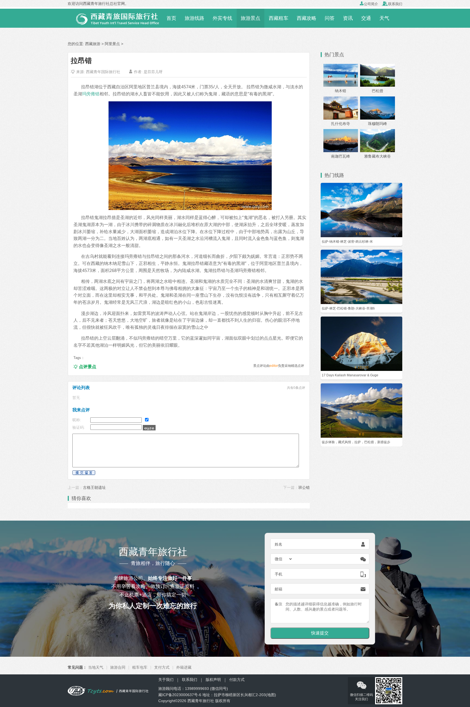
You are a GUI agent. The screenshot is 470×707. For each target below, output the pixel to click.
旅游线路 (194, 18)
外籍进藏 (183, 667)
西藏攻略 (306, 18)
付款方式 (237, 679)
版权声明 (213, 679)
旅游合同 (117, 667)
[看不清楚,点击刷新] (149, 427)
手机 (278, 574)
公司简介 (369, 4)
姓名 (278, 544)
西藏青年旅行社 (200, 701)
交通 (366, 18)
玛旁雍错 (91, 94)
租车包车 (139, 667)
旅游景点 (250, 18)
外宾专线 (222, 18)
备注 (278, 604)
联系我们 (392, 4)
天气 (384, 18)
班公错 (304, 487)
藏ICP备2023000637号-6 (179, 695)
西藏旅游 (92, 44)
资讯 (348, 18)
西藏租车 (278, 18)
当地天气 (95, 667)
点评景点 (84, 366)
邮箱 (278, 589)
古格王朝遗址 (94, 487)
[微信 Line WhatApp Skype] (284, 559)
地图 (271, 695)
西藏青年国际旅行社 (103, 72)
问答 (330, 18)
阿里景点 (112, 44)
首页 (171, 18)
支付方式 (161, 667)
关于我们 (166, 679)
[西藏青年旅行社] (115, 17)
